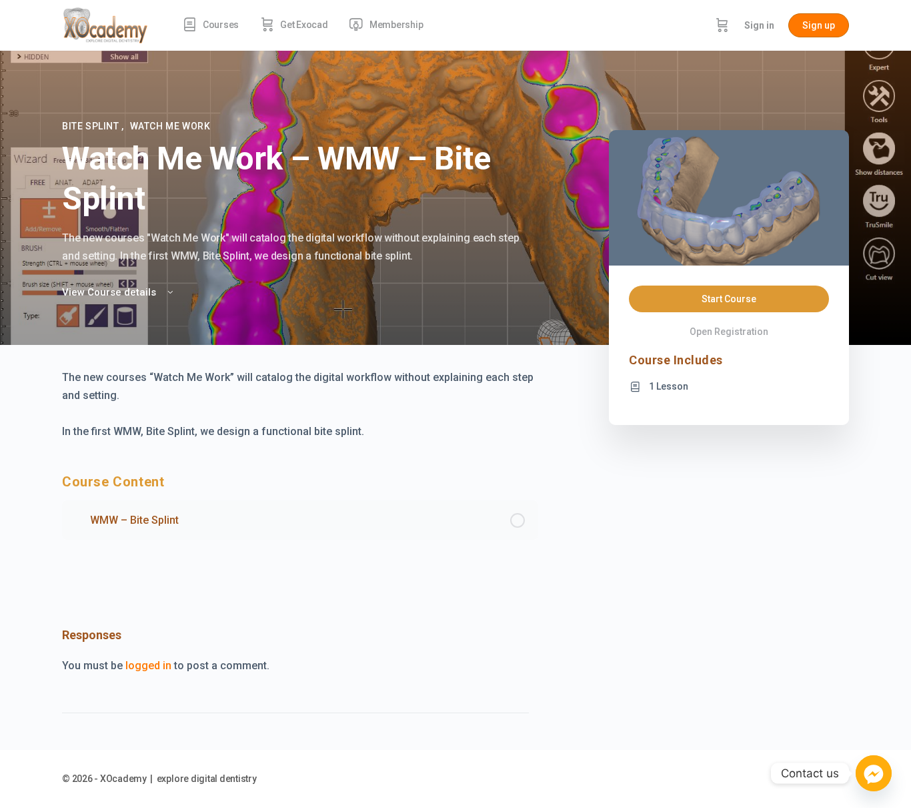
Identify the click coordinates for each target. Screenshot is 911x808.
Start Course (729, 299)
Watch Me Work (170, 126)
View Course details (110, 292)
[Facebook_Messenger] (874, 773)
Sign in (759, 25)
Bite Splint (91, 126)
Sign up (818, 25)
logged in (148, 665)
